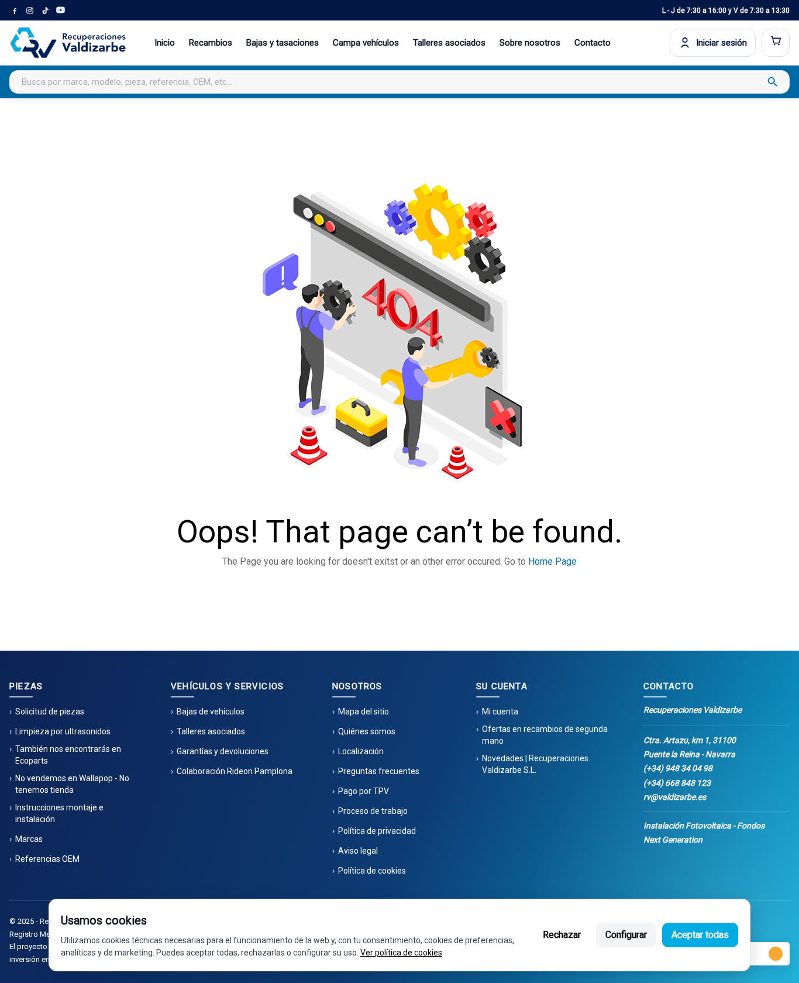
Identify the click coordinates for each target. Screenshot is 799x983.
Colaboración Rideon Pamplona (234, 771)
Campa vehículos (366, 42)
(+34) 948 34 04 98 (677, 768)
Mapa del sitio (363, 711)
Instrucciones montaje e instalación (59, 813)
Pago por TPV (363, 791)
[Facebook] (14, 10)
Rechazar (562, 934)
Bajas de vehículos (210, 711)
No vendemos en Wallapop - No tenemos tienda (72, 784)
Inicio (164, 42)
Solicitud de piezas (49, 711)
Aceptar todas (700, 934)
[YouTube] (60, 10)
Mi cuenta (500, 711)
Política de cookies (372, 870)
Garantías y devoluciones (222, 751)
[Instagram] (30, 10)
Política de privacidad (377, 831)
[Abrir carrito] (775, 42)
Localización (361, 751)
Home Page (552, 561)
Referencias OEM (47, 859)
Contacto (592, 42)
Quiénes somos (366, 731)
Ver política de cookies (401, 952)
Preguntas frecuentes (378, 771)
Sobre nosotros (530, 42)
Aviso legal (358, 850)
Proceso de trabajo (373, 811)
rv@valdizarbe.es (674, 797)
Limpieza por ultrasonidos (63, 731)
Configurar (626, 934)
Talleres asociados (449, 42)
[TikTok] (45, 10)
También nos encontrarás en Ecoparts (68, 754)
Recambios (210, 42)
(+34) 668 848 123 (677, 783)
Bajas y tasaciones (282, 42)
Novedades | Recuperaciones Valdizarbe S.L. (535, 764)
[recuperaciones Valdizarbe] (67, 43)
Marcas (29, 839)
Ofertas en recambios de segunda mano (545, 734)
